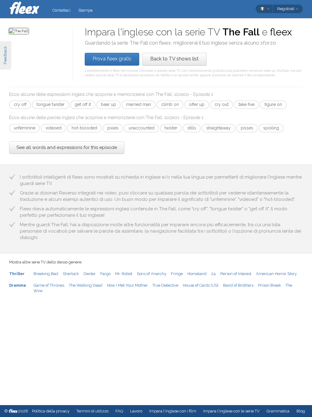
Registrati (286, 8)
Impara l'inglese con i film (172, 411)
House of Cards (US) (200, 285)
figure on (273, 104)
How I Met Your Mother (127, 285)
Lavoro (136, 411)
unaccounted (141, 127)
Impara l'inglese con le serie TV (231, 411)
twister (171, 127)
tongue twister (51, 104)
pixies (113, 127)
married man (138, 104)
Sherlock (71, 273)
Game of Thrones (49, 285)
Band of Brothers (238, 285)
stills (191, 127)
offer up (196, 104)
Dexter (89, 273)
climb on (170, 104)
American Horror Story (276, 273)
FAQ (119, 411)
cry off (20, 104)
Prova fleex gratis (112, 59)
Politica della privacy (50, 411)
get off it (83, 104)
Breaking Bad (46, 273)
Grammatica (278, 411)
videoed (53, 127)
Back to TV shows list (174, 59)
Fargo (105, 273)
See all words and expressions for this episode (66, 147)
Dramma (17, 285)
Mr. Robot (123, 273)
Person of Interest (235, 273)
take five (246, 104)
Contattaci (61, 10)
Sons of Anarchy (151, 273)
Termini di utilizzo (92, 411)
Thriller (17, 273)
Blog (300, 411)
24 (213, 273)
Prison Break (269, 285)
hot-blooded (84, 127)
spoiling (271, 127)
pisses (247, 127)
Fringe (177, 273)
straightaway (218, 127)
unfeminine (24, 127)
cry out (221, 104)
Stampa (85, 10)
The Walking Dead (85, 285)
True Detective (165, 285)
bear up (108, 104)
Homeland (197, 273)
